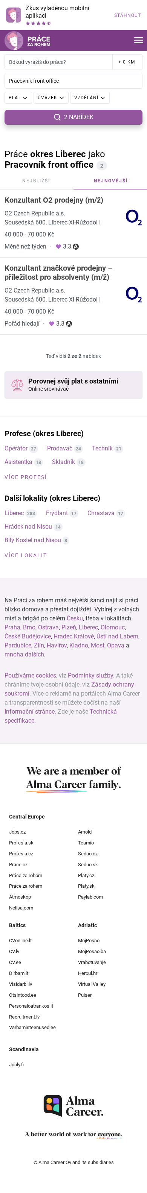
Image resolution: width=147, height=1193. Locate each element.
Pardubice (18, 645)
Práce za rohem (25, 886)
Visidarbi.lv (20, 984)
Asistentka (18, 461)
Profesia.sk (21, 843)
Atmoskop (20, 897)
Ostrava (48, 627)
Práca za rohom (25, 875)
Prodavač (59, 448)
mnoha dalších (24, 654)
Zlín (39, 645)
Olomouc (113, 627)
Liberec (14, 513)
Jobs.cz (17, 832)
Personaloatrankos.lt (31, 1006)
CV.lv (14, 951)
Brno (29, 627)
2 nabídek (78, 117)
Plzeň (68, 627)
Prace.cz (18, 864)
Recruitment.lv (24, 1017)
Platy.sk (86, 886)
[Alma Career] (73, 1106)
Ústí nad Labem (117, 636)
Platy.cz (86, 875)
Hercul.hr (87, 973)
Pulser (85, 995)
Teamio (86, 843)
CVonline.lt (20, 940)
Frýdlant (57, 513)
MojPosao (89, 940)
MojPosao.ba (92, 951)
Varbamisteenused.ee (32, 1027)
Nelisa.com (21, 908)
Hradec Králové (74, 636)
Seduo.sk (88, 864)
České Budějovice (28, 636)
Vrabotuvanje (92, 962)
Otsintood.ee (22, 995)
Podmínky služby (90, 675)
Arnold (85, 832)
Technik (102, 448)
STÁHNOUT (127, 15)
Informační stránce (30, 711)
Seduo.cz (88, 853)
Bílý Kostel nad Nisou (33, 540)
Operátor (16, 448)
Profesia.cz (21, 853)
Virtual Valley (92, 984)
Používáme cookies (30, 675)
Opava (115, 645)
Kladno (78, 645)
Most (97, 645)
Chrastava (101, 513)
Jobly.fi (16, 1064)
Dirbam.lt (18, 973)
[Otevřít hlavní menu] (138, 41)
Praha (12, 627)
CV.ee (15, 962)
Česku (75, 618)
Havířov (57, 645)
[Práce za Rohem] (27, 40)
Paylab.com (90, 897)
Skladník (63, 461)
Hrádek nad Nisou (28, 526)
